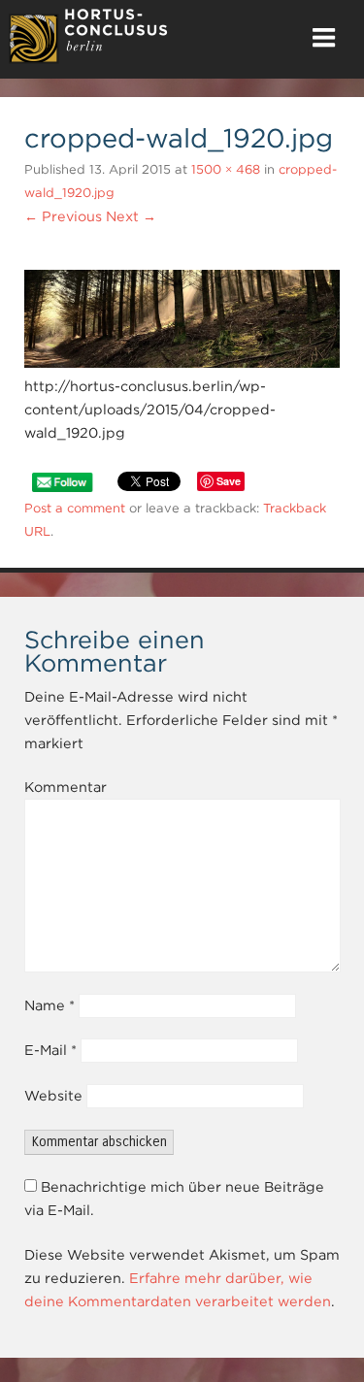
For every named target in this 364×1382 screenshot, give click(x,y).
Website (53, 1095)
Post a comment (74, 508)
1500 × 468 (225, 169)
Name (49, 1005)
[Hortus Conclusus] (88, 59)
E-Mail (50, 1050)
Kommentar (65, 787)
